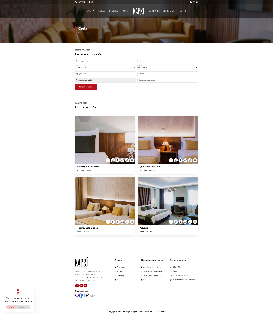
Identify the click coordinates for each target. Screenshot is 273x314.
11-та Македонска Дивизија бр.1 (185, 279)
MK (193, 2)
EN (197, 2)
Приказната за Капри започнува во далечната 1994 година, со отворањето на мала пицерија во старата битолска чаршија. (89, 276)
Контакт (183, 11)
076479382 (177, 267)
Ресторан (114, 11)
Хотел (126, 11)
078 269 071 (177, 271)
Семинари (153, 11)
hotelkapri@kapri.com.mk (182, 275)
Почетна (90, 11)
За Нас (101, 11)
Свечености (169, 11)
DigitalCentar (160, 312)
